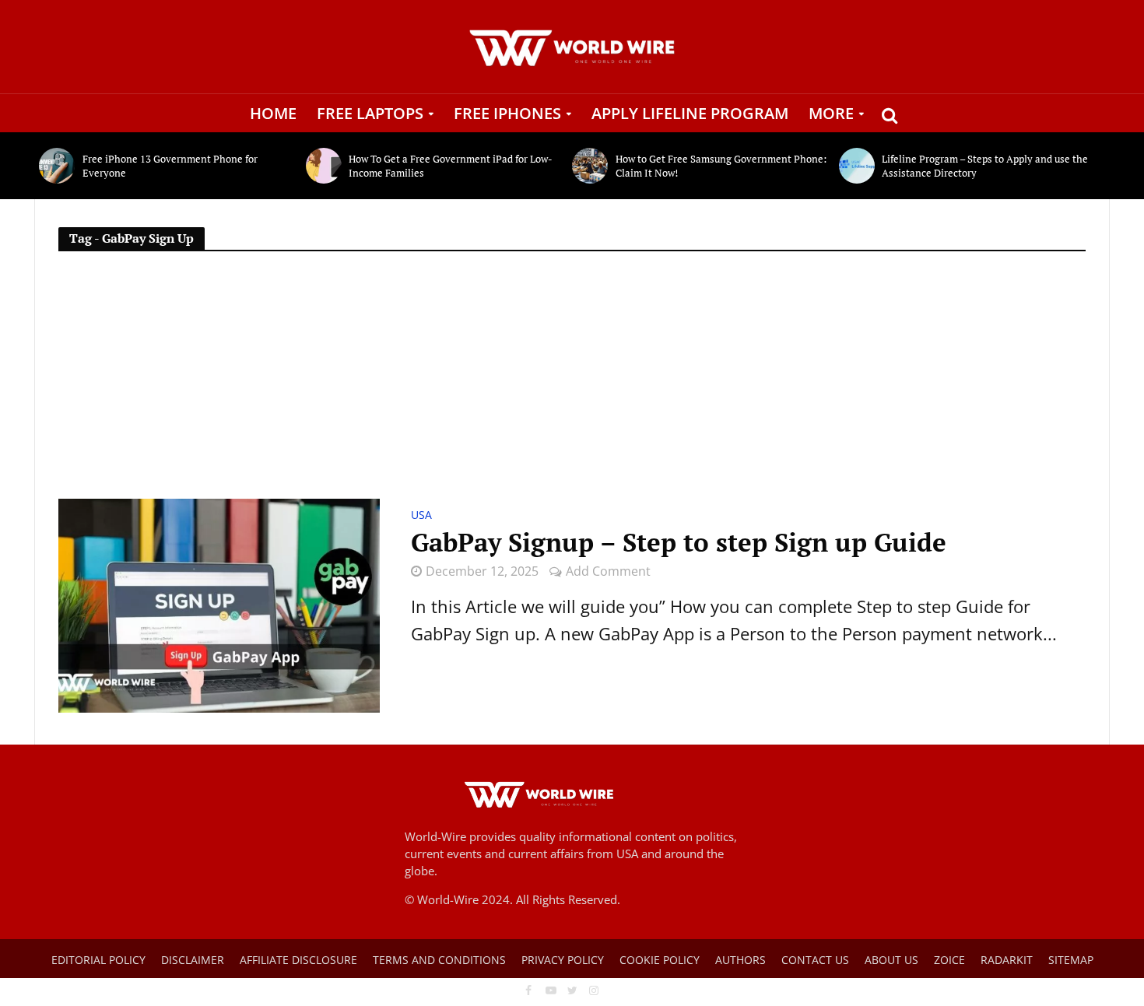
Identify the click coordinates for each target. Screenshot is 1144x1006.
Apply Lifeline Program (689, 113)
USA (421, 516)
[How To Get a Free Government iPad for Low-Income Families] (324, 166)
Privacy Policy (562, 959)
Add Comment (608, 571)
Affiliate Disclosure (298, 959)
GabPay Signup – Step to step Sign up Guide (678, 542)
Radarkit (1007, 959)
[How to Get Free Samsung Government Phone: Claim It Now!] (590, 166)
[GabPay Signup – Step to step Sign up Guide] (219, 603)
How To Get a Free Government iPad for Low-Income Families (451, 166)
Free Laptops (370, 113)
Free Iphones (507, 113)
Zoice (949, 959)
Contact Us (815, 959)
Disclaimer (192, 959)
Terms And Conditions (439, 959)
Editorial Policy (98, 959)
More (831, 113)
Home (273, 113)
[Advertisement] (572, 382)
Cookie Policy (659, 959)
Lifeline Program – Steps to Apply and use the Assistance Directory (985, 166)
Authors (740, 959)
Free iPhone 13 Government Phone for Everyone (170, 166)
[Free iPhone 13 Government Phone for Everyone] (57, 166)
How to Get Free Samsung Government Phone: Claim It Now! (721, 166)
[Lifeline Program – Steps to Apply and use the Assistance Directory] (857, 166)
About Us (891, 959)
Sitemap (1070, 959)
